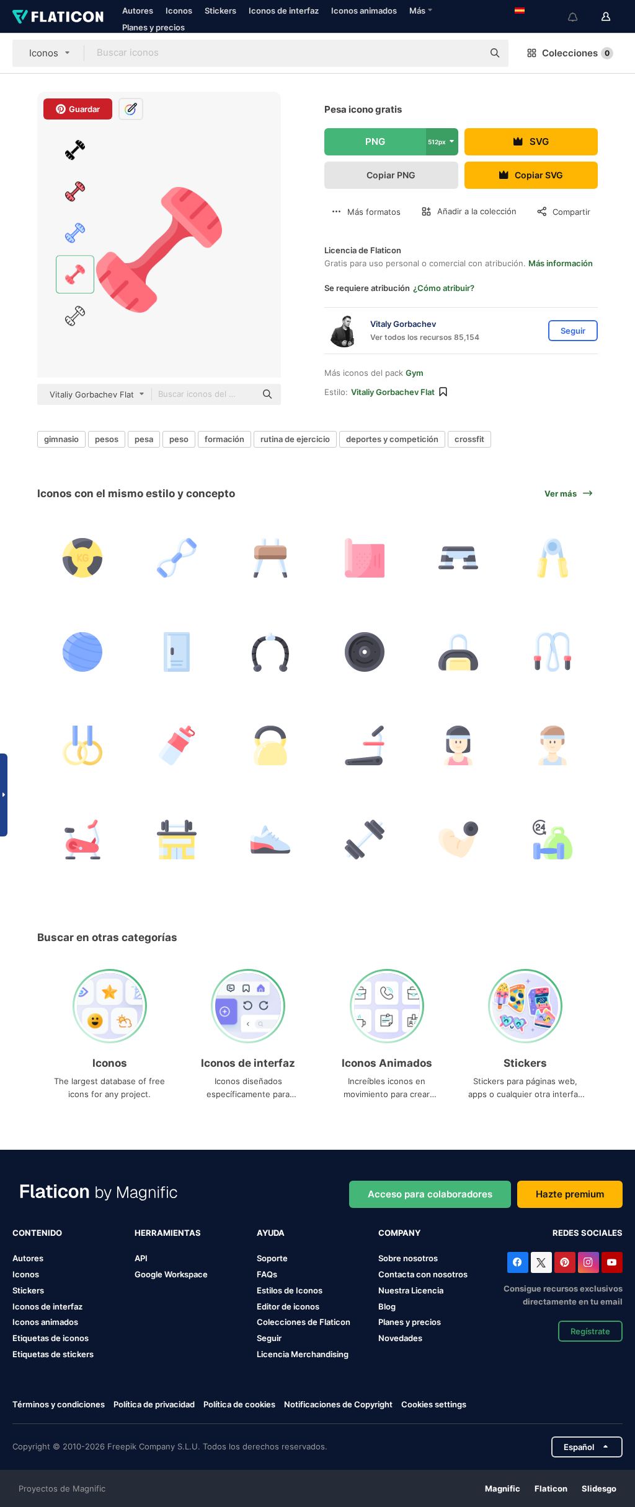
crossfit (469, 439)
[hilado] (83, 839)
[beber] (177, 746)
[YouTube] (612, 1262)
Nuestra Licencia (410, 1290)
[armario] (177, 652)
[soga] (177, 558)
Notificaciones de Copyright (338, 1404)
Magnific (502, 1488)
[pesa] (365, 839)
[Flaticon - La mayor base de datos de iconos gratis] (58, 17)
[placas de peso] (365, 652)
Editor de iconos (288, 1306)
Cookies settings (433, 1404)
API (141, 1258)
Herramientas (168, 1233)
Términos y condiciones (58, 1404)
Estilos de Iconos (289, 1290)
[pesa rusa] (271, 746)
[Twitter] (541, 1262)
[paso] (459, 558)
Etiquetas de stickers (53, 1354)
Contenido (37, 1233)
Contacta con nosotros (423, 1274)
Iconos (179, 10)
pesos (106, 439)
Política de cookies (239, 1404)
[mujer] (459, 746)
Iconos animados (364, 10)
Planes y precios (153, 27)
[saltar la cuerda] (553, 652)
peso (179, 439)
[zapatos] (271, 839)
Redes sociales (588, 1233)
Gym (415, 373)
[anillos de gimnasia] (83, 746)
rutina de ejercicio (295, 439)
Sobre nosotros (408, 1258)
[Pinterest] (564, 1262)
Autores (137, 10)
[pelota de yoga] (83, 652)
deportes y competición (392, 439)
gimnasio (61, 439)
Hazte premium (570, 1194)
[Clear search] (467, 53)
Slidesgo (599, 1488)
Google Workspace (171, 1274)
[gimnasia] (177, 839)
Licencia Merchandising (303, 1354)
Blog (387, 1306)
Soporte (272, 1258)
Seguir (269, 1338)
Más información (560, 263)
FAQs (267, 1274)
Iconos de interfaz (284, 10)
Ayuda (271, 1233)
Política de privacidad (154, 1404)
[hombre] (553, 746)
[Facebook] (517, 1262)
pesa (144, 439)
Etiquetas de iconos (50, 1338)
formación (224, 439)
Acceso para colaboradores (430, 1194)
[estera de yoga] (365, 558)
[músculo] (459, 839)
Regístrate (590, 1331)
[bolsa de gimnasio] (459, 652)
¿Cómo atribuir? (443, 288)
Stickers (220, 10)
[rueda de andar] (365, 746)
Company (399, 1233)
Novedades (400, 1338)
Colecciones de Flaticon (303, 1322)
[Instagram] (588, 1262)
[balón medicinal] (83, 558)
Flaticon (551, 1488)
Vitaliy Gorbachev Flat (393, 392)
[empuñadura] (553, 558)
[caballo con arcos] (271, 558)
